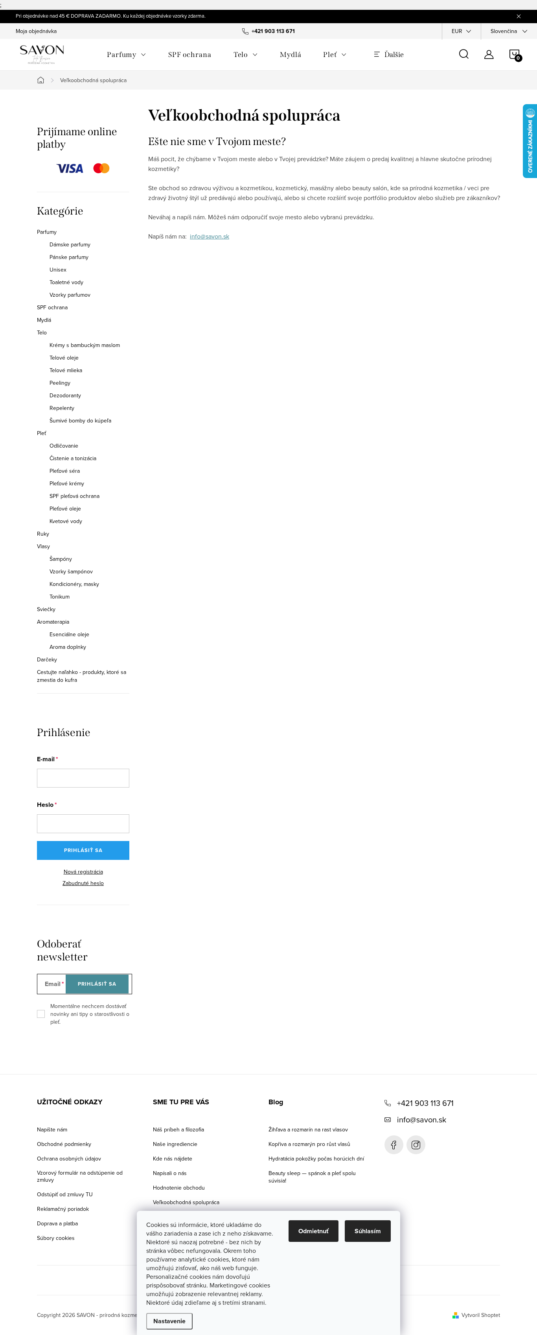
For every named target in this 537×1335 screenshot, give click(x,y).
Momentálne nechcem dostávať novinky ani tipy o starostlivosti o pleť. (89, 1014)
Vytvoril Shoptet (481, 1315)
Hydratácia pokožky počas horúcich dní (316, 1158)
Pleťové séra (65, 471)
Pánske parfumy (69, 257)
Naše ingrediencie (175, 1144)
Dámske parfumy (70, 244)
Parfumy (47, 232)
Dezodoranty (65, 395)
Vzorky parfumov (70, 295)
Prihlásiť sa (83, 850)
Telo (42, 332)
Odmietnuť (313, 1231)
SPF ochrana (52, 307)
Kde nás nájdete (172, 1158)
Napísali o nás (170, 1173)
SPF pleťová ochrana (74, 496)
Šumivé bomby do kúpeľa (80, 420)
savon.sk (415, 1144)
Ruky (43, 534)
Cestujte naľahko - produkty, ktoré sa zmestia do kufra (81, 676)
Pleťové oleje (65, 508)
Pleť (41, 433)
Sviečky (46, 609)
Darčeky (47, 659)
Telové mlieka (66, 370)
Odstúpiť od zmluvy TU (65, 1194)
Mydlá (44, 320)
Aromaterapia (53, 622)
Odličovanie (64, 446)
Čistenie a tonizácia (73, 458)
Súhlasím (368, 1231)
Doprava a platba (57, 1223)
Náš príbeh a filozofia (178, 1129)
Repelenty (62, 408)
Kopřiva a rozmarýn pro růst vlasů (309, 1144)
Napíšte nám (52, 1129)
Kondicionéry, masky (74, 584)
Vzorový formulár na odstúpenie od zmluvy (80, 1176)
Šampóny (61, 559)
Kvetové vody (66, 521)
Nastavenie (169, 1321)
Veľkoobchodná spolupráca (186, 1202)
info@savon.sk (209, 236)
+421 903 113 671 (425, 1103)
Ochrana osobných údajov (69, 1158)
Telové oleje (64, 358)
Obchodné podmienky (64, 1144)
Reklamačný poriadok (63, 1208)
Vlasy (43, 546)
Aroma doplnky (68, 647)
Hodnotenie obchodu (179, 1187)
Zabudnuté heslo (83, 883)
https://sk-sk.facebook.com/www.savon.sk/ (393, 1144)
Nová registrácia (83, 872)
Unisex (58, 270)
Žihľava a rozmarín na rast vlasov (308, 1129)
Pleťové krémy (67, 483)
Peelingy (60, 383)
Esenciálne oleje (69, 634)
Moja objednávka (36, 31)
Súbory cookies (56, 1237)
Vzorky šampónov (71, 571)
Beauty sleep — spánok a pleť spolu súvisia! (312, 1176)
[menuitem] (126, 54)
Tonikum (60, 596)
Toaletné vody (66, 282)
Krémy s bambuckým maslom (85, 345)
